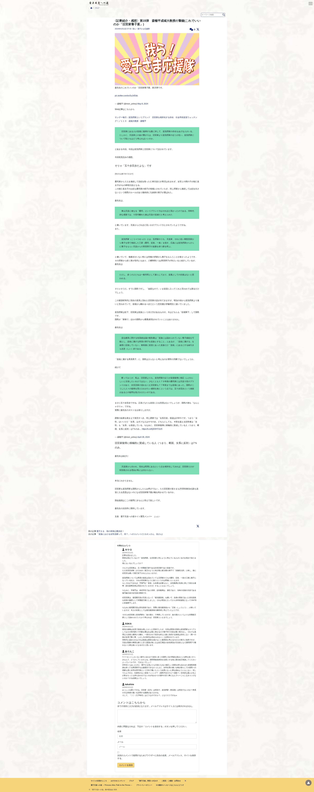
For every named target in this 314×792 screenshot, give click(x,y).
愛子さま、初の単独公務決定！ (110, 531)
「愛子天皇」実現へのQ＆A (148, 781)
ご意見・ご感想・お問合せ (171, 781)
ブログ (97, 8)
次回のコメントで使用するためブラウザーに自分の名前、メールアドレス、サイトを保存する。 (156, 756)
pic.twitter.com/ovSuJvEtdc (126, 96)
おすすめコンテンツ (118, 781)
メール (120, 742)
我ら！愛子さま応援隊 (141, 29)
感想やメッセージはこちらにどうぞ (171, 785)
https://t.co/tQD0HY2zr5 (152, 429)
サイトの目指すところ (99, 781)
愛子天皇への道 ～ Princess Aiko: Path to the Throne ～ (111, 785)
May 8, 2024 (142, 104)
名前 (119, 731)
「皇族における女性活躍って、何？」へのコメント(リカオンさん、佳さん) (130, 534)
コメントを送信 (126, 765)
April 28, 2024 (143, 437)
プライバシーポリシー (144, 785)
